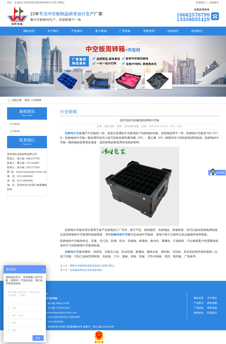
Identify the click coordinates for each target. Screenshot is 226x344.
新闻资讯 (199, 313)
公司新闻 (15, 131)
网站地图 (212, 303)
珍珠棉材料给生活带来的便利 (86, 270)
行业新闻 (36, 100)
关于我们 (53, 30)
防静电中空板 (73, 133)
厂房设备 (125, 30)
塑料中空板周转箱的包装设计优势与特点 (92, 265)
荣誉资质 (149, 30)
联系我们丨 (202, 2)
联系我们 (197, 30)
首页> (27, 100)
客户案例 (101, 30)
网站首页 (29, 30)
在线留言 (214, 2)
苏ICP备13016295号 (103, 326)
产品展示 (77, 30)
